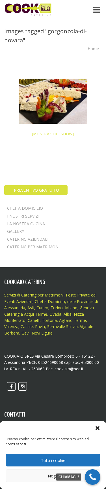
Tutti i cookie (53, 460)
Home (93, 48)
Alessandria (14, 307)
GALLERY (15, 231)
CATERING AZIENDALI (27, 239)
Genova (87, 307)
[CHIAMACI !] (92, 477)
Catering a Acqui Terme (25, 314)
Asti (30, 307)
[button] (97, 428)
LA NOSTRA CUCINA (26, 223)
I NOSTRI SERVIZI (23, 216)
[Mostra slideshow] (53, 133)
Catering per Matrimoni (42, 295)
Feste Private (77, 295)
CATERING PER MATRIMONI (33, 246)
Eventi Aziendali (18, 301)
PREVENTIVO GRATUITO (36, 190)
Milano (71, 307)
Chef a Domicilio (50, 301)
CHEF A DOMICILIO (25, 208)
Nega (53, 476)
